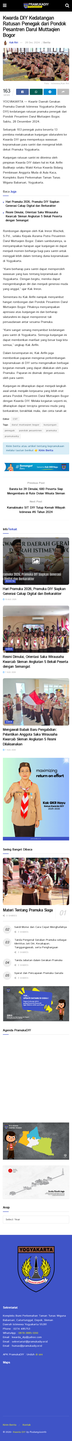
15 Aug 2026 (10, 599)
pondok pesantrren (30, 430)
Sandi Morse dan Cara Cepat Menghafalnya (40, 927)
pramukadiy (12, 436)
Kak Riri (13, 42)
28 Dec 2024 (32, 42)
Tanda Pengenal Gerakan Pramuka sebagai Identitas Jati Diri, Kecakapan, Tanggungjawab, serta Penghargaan (40, 943)
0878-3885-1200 (28, 1333)
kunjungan (50, 424)
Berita (46, 42)
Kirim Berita (9, 1425)
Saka (9, 649)
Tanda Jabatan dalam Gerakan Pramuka (38, 960)
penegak (10, 430)
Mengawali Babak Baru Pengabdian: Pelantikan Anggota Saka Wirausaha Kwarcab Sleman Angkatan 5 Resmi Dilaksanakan (30, 737)
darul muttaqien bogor (25, 424)
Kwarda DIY (19, 1432)
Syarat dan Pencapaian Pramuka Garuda (38, 973)
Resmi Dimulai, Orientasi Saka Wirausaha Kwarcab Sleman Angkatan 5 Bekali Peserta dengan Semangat (34, 216)
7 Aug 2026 (10, 672)
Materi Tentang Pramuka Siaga (28, 910)
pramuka (51, 430)
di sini (39, 1354)
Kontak (27, 1425)
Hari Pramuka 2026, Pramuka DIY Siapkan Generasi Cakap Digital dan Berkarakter (32, 204)
